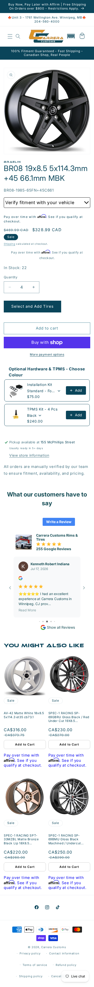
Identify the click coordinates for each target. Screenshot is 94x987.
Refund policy (66, 965)
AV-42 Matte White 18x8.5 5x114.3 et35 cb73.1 (24, 715)
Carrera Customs (53, 947)
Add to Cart (25, 744)
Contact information (64, 953)
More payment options (47, 354)
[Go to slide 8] (51, 621)
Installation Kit (39, 384)
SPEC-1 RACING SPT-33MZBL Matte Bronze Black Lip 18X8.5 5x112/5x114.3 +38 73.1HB (23, 839)
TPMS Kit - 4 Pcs (42, 409)
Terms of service (35, 965)
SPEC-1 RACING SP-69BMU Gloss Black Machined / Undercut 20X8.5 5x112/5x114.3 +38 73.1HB (68, 839)
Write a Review (58, 522)
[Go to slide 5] (39, 621)
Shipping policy (31, 976)
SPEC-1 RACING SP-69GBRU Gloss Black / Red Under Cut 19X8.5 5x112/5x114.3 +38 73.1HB (68, 717)
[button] (10, 36)
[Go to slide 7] (47, 621)
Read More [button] (27, 610)
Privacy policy (30, 953)
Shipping (9, 243)
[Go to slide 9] (54, 621)
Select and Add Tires (32, 306)
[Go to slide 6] (43, 621)
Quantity (10, 277)
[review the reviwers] (21, 579)
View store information (29, 455)
